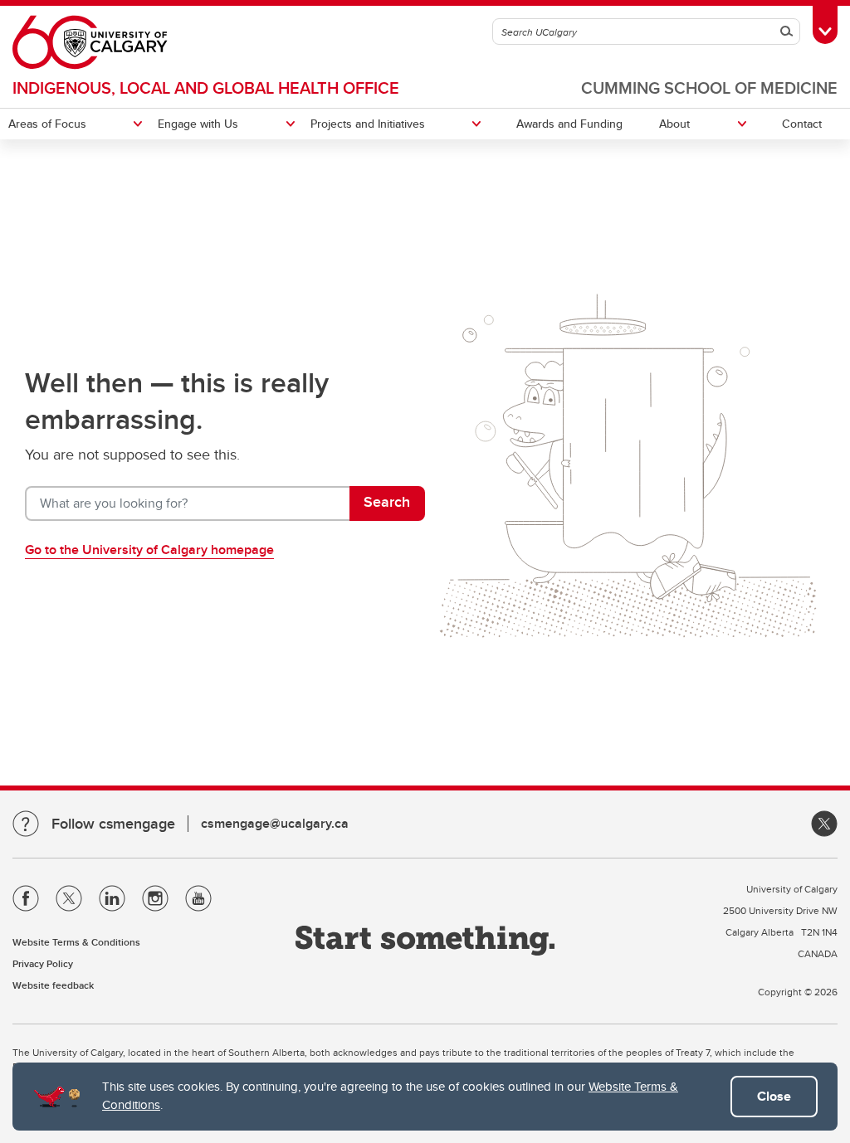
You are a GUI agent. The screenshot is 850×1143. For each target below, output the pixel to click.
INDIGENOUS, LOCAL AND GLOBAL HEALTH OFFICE (205, 87)
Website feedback (53, 985)
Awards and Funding (569, 123)
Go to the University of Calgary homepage (149, 549)
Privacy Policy (42, 963)
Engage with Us (198, 123)
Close (774, 1096)
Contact (802, 123)
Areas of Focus (47, 123)
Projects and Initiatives (367, 123)
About (674, 123)
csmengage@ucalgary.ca (275, 823)
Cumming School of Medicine (709, 87)
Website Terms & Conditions (76, 942)
